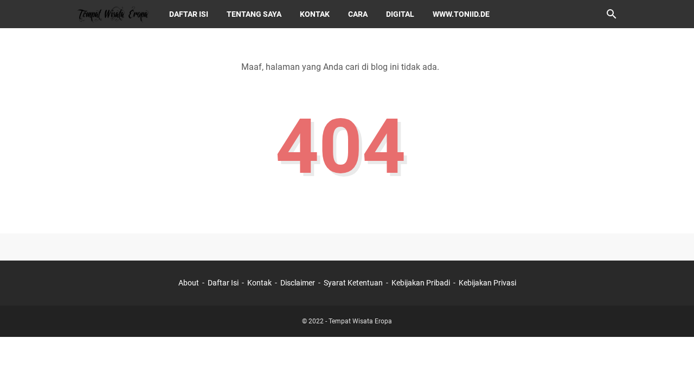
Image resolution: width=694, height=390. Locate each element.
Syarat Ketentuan (353, 282)
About (188, 282)
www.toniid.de (461, 14)
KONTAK (315, 14)
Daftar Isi (223, 282)
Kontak (259, 282)
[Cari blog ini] (611, 14)
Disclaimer (297, 282)
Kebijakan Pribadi (420, 282)
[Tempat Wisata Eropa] (112, 14)
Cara (358, 14)
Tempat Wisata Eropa (360, 321)
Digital (400, 14)
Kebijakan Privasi (487, 282)
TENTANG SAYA (254, 14)
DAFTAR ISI (188, 14)
